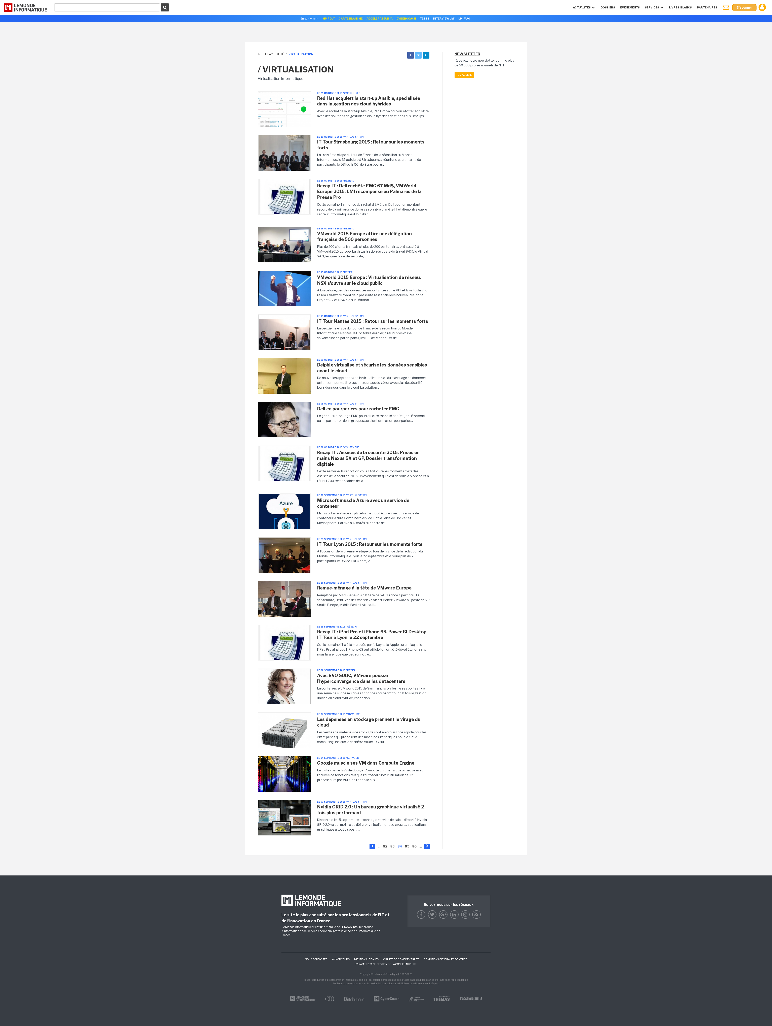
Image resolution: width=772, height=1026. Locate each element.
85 (407, 846)
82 (385, 846)
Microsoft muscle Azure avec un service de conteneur (363, 503)
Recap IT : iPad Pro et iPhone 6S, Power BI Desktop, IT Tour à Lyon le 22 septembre (372, 634)
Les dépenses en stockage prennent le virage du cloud (368, 722)
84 (399, 846)
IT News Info (349, 927)
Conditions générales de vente (445, 959)
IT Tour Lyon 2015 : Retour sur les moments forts (369, 544)
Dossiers (608, 7)
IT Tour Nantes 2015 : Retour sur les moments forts (372, 321)
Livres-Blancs (680, 7)
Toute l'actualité (271, 54)
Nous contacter (316, 959)
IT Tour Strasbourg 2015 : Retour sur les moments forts (370, 144)
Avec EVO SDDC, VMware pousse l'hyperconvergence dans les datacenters (361, 678)
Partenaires (707, 7)
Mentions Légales (366, 959)
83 (392, 846)
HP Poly (329, 18)
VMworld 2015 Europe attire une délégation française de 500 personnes (364, 236)
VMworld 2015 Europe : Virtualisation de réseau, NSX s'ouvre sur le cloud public (369, 280)
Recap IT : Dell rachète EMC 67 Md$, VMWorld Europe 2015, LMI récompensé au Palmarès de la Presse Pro (369, 191)
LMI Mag (464, 18)
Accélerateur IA (379, 18)
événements (630, 7)
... (379, 846)
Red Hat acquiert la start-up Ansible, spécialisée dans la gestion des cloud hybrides (368, 101)
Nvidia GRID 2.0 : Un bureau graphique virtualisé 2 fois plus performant (370, 809)
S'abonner (744, 7)
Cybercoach (406, 18)
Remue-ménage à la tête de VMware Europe (364, 587)
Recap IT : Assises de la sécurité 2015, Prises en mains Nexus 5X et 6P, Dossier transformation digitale (368, 458)
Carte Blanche (351, 18)
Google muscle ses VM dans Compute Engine (365, 763)
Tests (424, 18)
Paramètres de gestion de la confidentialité (386, 964)
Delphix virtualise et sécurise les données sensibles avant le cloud (372, 367)
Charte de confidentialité (401, 959)
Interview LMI (444, 18)
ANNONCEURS (341, 959)
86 (414, 846)
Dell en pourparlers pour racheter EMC (358, 408)
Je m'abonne (464, 74)
